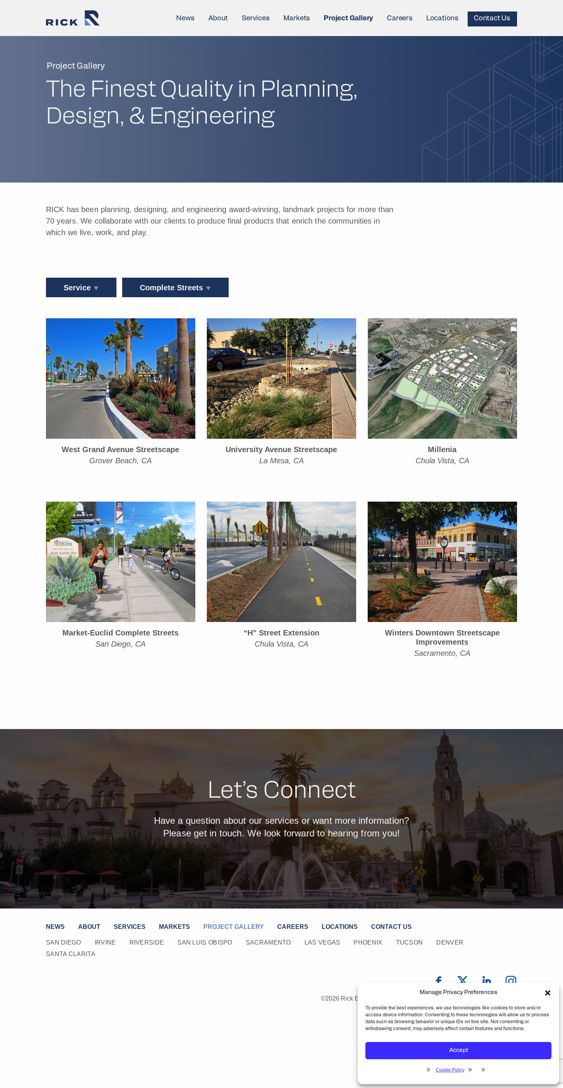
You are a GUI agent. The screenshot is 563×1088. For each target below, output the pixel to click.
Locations (442, 18)
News (185, 18)
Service (77, 287)
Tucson (409, 942)
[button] (548, 993)
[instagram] (511, 981)
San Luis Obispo (204, 942)
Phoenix (368, 942)
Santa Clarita (70, 954)
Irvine (105, 942)
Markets (296, 18)
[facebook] (438, 981)
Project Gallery (348, 18)
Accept (458, 1050)
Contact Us (492, 18)
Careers (399, 18)
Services (255, 18)
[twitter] (463, 981)
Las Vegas (322, 942)
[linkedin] (487, 981)
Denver (449, 942)
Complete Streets (171, 287)
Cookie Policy (450, 1070)
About (218, 18)
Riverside (146, 942)
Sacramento (268, 942)
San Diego (63, 942)
